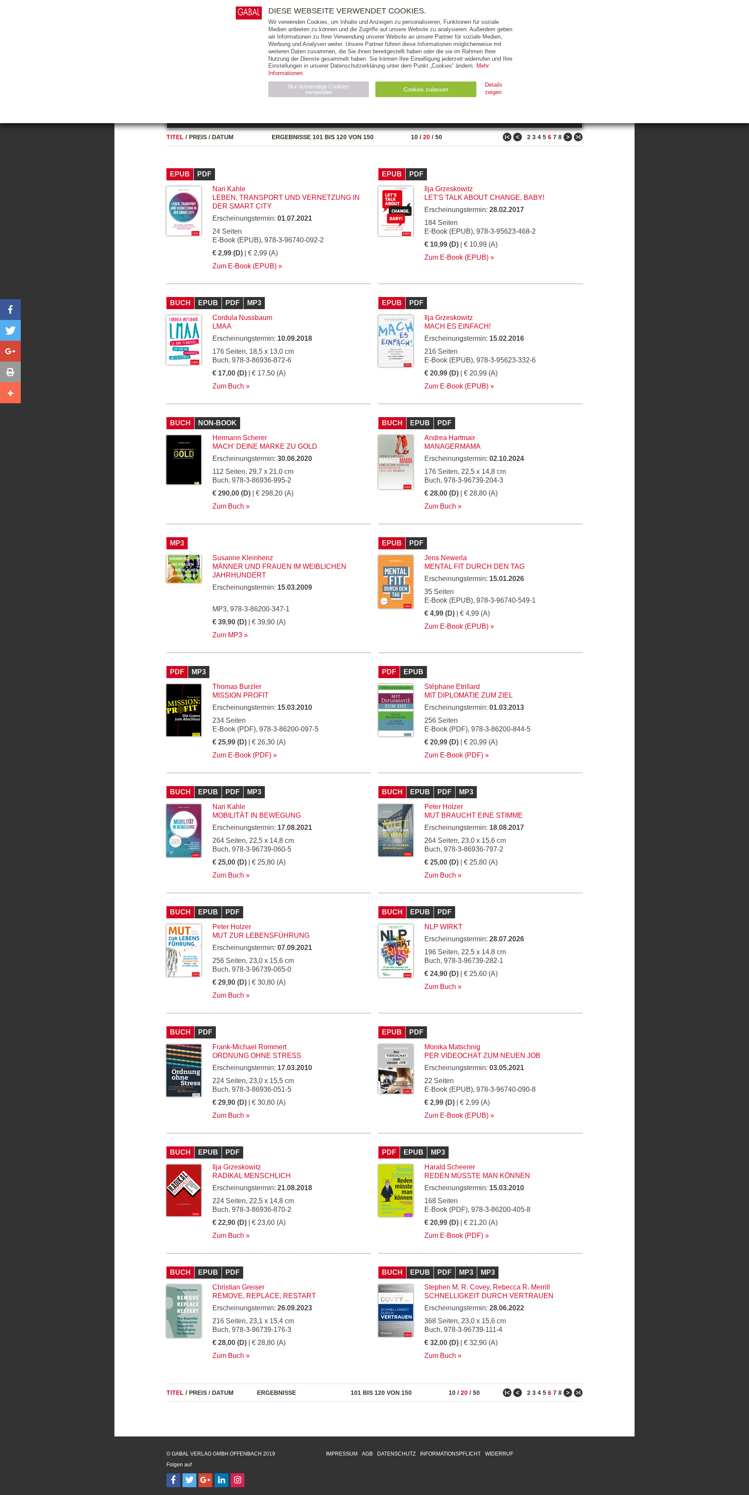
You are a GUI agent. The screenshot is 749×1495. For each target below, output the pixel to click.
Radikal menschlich (251, 1175)
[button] (10, 309)
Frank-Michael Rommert (249, 1047)
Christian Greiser (238, 1287)
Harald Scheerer (449, 1167)
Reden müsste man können (477, 1175)
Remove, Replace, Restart (264, 1295)
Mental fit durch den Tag (474, 566)
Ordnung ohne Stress (256, 1055)
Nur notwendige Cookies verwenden (318, 89)
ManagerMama (452, 446)
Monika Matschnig (452, 1047)
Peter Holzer (443, 806)
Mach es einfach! (457, 326)
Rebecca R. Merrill (521, 1287)
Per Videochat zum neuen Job (482, 1055)
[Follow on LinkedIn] (221, 1480)
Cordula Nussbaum (242, 317)
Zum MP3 (227, 635)
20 (426, 137)
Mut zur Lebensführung (260, 935)
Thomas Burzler (236, 686)
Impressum (342, 1454)
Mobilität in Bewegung (256, 815)
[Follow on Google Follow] (205, 1480)
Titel (175, 137)
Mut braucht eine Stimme (473, 815)
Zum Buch (228, 386)
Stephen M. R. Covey (456, 1287)
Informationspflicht (450, 1454)
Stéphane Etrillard (452, 686)
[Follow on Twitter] (189, 1480)
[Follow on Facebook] (173, 1480)
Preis (198, 137)
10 (414, 137)
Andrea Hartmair (449, 437)
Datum (223, 137)
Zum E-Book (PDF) (241, 755)
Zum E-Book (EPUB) (244, 266)
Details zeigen (493, 88)
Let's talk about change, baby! (484, 197)
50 (438, 137)
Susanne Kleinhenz (242, 557)
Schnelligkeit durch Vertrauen (489, 1295)
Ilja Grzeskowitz (448, 189)
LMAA (221, 326)
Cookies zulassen (426, 89)
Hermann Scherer (239, 437)
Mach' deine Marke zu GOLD (264, 446)
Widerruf (499, 1454)
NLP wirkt (443, 926)
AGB (367, 1454)
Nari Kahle (228, 189)
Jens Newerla (445, 557)
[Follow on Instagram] (237, 1480)
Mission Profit (240, 695)
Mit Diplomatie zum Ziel (468, 695)
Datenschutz (396, 1454)
